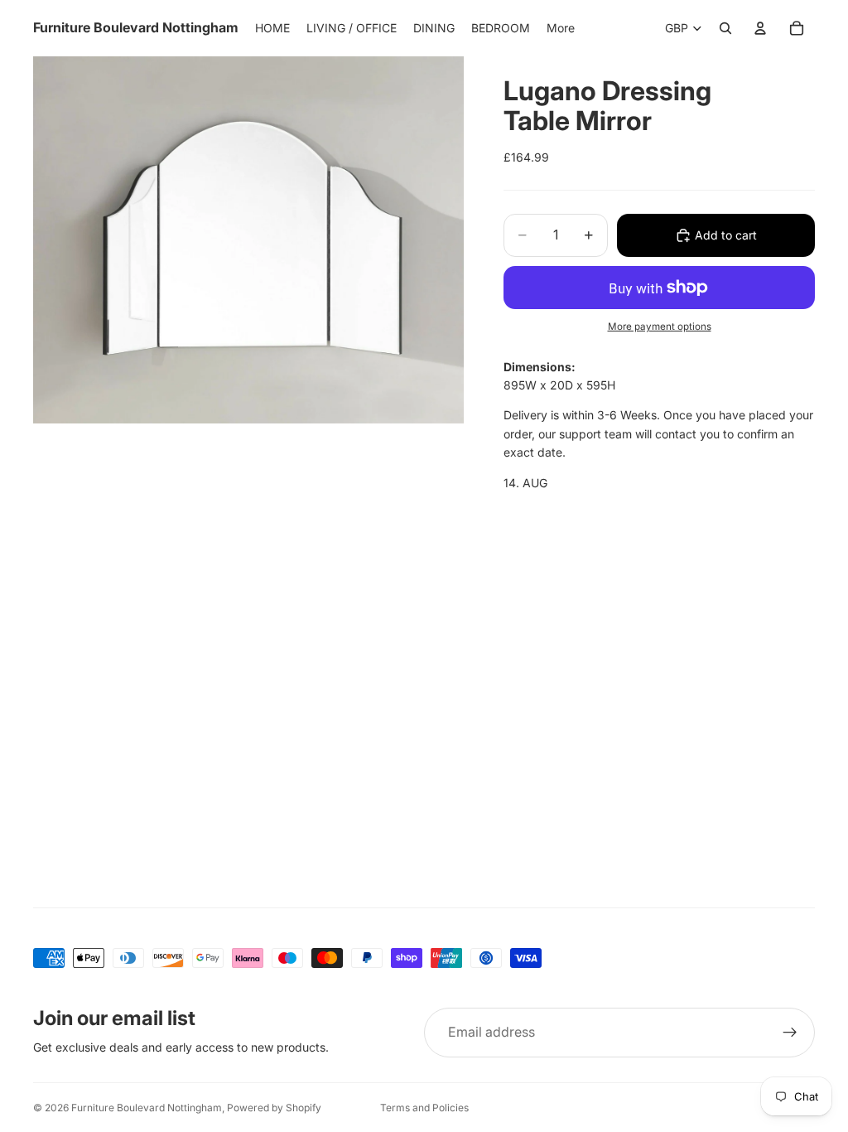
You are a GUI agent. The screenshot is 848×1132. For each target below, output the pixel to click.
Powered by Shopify (274, 1107)
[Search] (725, 28)
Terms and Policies (424, 1107)
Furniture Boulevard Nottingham (146, 1107)
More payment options (659, 326)
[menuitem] (560, 28)
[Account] (760, 28)
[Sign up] (790, 1032)
